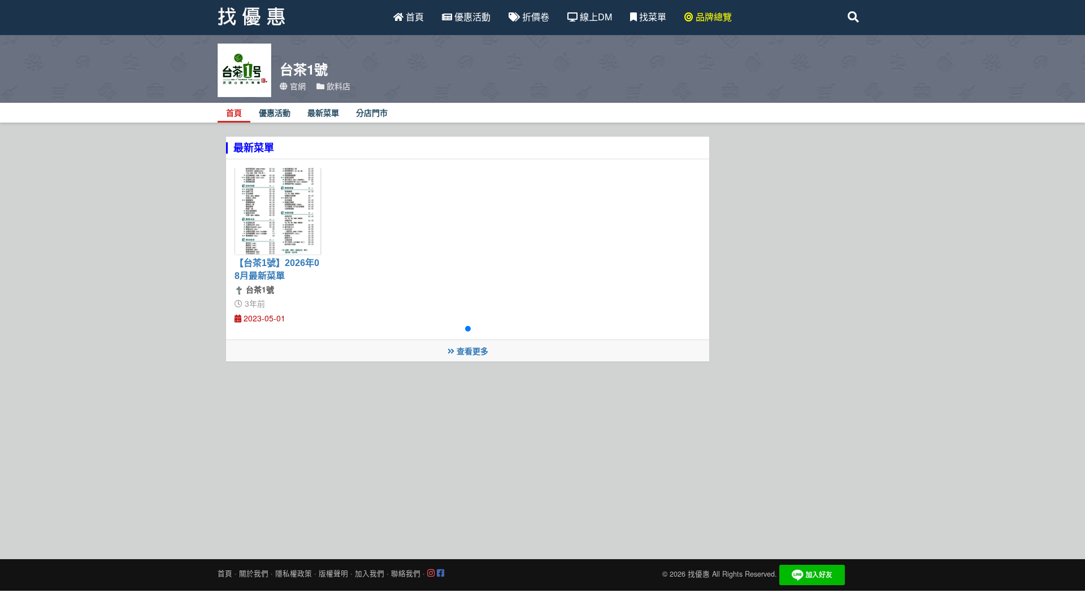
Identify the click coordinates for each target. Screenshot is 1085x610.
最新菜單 (323, 113)
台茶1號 (259, 289)
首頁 (413, 16)
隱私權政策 (293, 573)
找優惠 (699, 574)
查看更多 (471, 350)
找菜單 (651, 16)
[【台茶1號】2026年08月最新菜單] (278, 211)
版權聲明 (333, 573)
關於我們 (253, 573)
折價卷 (534, 16)
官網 (297, 85)
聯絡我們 (405, 573)
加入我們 (369, 573)
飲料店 (337, 85)
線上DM (595, 16)
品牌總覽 (712, 16)
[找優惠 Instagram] (431, 573)
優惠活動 (471, 16)
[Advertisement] (542, 457)
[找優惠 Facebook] (440, 573)
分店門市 (372, 113)
